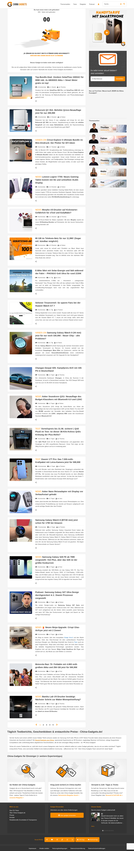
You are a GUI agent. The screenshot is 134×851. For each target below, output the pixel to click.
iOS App (81, 839)
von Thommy (62, 87)
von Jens (58, 277)
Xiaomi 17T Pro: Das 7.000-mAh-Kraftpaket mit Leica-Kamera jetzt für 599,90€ (57, 460)
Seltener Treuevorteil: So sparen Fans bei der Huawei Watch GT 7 (58, 304)
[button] (102, 830)
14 (41, 87)
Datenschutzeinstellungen (96, 848)
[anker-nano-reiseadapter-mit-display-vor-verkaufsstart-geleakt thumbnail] (21, 502)
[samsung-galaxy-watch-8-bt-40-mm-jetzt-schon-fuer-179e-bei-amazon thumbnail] (21, 530)
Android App (94, 839)
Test (75, 642)
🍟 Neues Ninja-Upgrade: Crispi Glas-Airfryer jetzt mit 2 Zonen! (57, 628)
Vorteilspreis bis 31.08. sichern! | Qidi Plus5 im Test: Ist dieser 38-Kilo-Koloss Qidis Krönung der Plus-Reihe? (58, 432)
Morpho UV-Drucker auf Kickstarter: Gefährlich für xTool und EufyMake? (56, 211)
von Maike (62, 147)
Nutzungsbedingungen (59, 848)
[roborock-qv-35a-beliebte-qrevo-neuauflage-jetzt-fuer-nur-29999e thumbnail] (21, 120)
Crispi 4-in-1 (68, 637)
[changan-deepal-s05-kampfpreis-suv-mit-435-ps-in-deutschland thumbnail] (21, 378)
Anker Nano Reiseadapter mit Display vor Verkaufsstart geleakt (59, 493)
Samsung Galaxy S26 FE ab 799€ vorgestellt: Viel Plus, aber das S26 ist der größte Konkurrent (56, 560)
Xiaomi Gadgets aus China (44, 740)
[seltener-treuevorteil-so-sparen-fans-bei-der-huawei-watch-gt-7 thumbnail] (21, 313)
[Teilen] (37, 101)
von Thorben (59, 310)
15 (41, 466)
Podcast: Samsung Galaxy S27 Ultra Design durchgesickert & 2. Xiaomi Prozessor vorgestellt (57, 595)
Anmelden (119, 79)
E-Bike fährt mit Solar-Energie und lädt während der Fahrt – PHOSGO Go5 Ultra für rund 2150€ (59, 272)
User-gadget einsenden (68, 815)
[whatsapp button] (67, 839)
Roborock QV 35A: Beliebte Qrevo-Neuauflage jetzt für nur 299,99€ (58, 111)
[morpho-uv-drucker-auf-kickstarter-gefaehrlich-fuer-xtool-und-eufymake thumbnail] (21, 220)
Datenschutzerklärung (77, 848)
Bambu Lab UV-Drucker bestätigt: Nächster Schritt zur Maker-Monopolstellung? (58, 698)
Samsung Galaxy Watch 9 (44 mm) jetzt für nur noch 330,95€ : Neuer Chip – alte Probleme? (58, 336)
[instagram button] (57, 839)
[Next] (57, 725)
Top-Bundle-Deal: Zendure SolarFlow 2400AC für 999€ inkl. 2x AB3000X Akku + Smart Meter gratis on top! (59, 80)
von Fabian (62, 117)
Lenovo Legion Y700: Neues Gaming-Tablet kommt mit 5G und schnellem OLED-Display (57, 180)
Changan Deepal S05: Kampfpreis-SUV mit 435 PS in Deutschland (58, 369)
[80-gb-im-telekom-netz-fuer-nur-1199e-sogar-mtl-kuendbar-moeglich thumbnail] (21, 248)
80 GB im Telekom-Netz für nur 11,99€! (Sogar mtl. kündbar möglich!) (58, 239)
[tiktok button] (62, 839)
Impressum (32, 848)
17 (41, 527)
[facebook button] (47, 839)
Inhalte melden (44, 848)
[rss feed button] (72, 839)
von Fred (59, 567)
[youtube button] (52, 839)
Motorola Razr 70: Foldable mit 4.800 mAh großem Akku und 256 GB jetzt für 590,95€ (56, 665)
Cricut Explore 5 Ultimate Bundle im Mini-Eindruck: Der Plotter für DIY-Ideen (59, 141)
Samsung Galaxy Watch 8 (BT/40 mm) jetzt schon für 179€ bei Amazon (56, 521)
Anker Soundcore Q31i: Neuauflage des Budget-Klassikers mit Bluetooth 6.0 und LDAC (58, 398)
